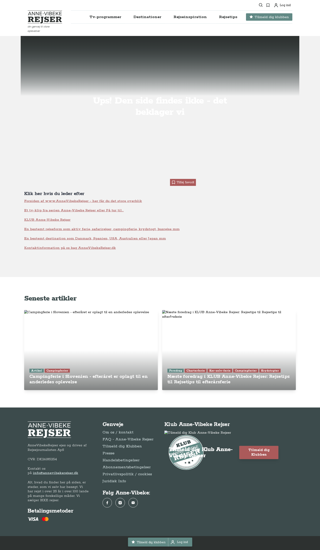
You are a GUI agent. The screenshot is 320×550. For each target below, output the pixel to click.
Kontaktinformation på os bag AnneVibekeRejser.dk (70, 248)
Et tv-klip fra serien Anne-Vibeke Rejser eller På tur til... (74, 210)
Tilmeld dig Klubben (122, 446)
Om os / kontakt (118, 432)
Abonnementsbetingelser (127, 467)
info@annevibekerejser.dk (55, 473)
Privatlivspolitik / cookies (127, 474)
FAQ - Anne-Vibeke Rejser (128, 439)
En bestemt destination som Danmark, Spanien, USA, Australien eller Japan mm (95, 238)
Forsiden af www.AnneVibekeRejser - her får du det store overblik (83, 201)
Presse (109, 453)
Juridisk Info (114, 481)
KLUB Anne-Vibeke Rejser (47, 219)
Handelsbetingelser (121, 460)
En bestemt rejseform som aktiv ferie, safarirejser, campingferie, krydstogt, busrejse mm (102, 229)
